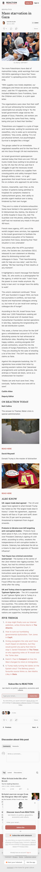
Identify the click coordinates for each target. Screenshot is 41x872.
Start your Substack (15, 862)
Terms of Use (31, 701)
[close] (35, 803)
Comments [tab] (6, 746)
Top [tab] (4, 773)
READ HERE (7, 449)
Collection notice (30, 857)
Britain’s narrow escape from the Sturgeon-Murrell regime (15, 795)
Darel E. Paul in (12, 659)
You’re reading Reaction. (10, 784)
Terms (21, 857)
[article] (20, 783)
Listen (36, 23)
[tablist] (11, 746)
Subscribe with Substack (22, 835)
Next (34, 727)
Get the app (31, 862)
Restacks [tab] (16, 746)
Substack (10, 868)
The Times (33, 650)
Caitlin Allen (11, 21)
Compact (23, 659)
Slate (14, 674)
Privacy (15, 857)
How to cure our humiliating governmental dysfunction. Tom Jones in (21, 634)
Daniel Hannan (15, 786)
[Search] (37, 772)
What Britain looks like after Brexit (14, 779)
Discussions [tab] (18, 773)
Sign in (36, 3)
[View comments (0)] (11, 29)
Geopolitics (7, 9)
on (6, 652)
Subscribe (29, 3)
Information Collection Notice (22, 703)
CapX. (10, 637)
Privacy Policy (18, 842)
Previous (8, 727)
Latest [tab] (9, 773)
